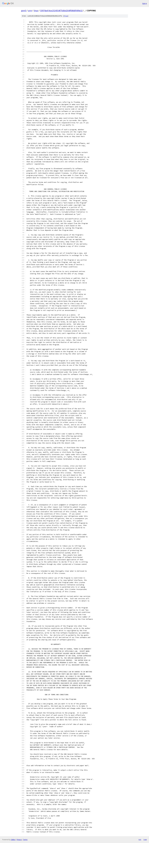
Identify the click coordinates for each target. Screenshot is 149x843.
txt (140, 839)
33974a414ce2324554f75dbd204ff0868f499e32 (61, 10)
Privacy (19, 840)
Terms (25, 840)
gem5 (23, 10)
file (66, 16)
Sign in (144, 3)
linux (36, 10)
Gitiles (13, 840)
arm (30, 10)
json (145, 839)
